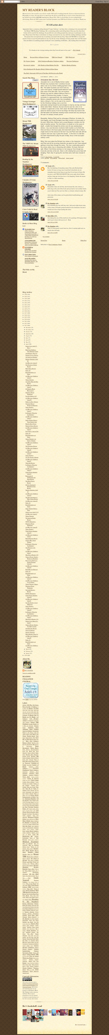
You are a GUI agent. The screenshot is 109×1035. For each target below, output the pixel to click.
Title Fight (30, 935)
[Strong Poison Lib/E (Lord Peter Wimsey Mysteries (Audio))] (50, 1014)
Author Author (26, 734)
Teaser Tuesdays (29, 407)
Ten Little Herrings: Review (30, 590)
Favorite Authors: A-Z (31, 396)
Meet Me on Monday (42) (32, 555)
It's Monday (26, 822)
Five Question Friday (27, 803)
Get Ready (29, 814)
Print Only (30, 889)
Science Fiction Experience (31, 913)
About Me (36, 720)
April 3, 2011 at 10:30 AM (53, 212)
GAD (34, 810)
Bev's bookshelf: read (32, 1006)
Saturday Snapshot (30, 632)
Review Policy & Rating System (39, 57)
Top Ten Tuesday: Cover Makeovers (32, 603)
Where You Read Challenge (33, 963)
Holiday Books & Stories (69, 65)
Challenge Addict (34, 766)
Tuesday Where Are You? (33, 942)
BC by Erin (26, 739)
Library (24, 829)
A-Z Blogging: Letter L (31, 514)
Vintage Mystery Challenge (31, 946)
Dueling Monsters (29, 793)
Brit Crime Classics (30, 761)
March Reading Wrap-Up (32, 634)
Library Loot (35, 832)
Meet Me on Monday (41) (32, 619)
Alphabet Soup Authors (31, 729)
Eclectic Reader (35, 795)
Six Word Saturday (34, 918)
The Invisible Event (30, 229)
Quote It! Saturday (30, 630)
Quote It (36, 889)
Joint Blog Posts (25, 824)
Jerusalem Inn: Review (31, 628)
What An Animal (34, 956)
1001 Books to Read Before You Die (48, 65)
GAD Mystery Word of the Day (31, 811)
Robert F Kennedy (27, 910)
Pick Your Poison (33, 885)
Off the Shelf (34, 874)
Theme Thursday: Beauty (32, 584)
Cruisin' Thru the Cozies (29, 787)
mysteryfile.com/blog (30, 258)
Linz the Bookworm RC (31, 835)
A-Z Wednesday (30, 720)
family (30, 800)
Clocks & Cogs (26, 780)
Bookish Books (26, 756)
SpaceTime (25, 920)
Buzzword (27, 763)
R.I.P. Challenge (30, 890)
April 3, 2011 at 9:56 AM (53, 199)
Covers (37, 782)
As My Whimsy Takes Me (32, 732)
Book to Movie (31, 753)
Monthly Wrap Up (28, 854)
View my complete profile (29, 673)
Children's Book (34, 772)
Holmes (24, 819)
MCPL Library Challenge (33, 839)
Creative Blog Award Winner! (31, 541)
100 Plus (29, 705)
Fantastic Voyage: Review (32, 355)
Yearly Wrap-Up (34, 971)
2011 (25, 325)
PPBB (29, 887)
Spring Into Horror (34, 920)
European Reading (30, 799)
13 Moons (30, 708)
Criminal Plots (35, 785)
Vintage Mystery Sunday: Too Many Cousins (32, 625)
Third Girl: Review (30, 463)
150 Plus (36, 708)
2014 (25, 319)
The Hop (30, 934)
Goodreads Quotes (81, 54)
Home (25, 57)
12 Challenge (34, 706)
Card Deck (29, 765)
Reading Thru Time (32, 905)
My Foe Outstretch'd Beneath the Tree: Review (31, 486)
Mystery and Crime (27, 862)
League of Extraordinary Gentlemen (31, 827)
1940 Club (36, 710)
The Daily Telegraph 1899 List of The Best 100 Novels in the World (43, 73)
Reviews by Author (29, 65)
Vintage (31, 945)
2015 (25, 317)
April (27, 344)
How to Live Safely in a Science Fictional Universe (31, 562)
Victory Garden (26, 945)
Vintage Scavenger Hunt (31, 952)
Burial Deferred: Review (31, 538)
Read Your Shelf (30, 897)
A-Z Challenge (53, 158)
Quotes (24, 890)
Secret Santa (31, 915)
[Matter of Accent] (25, 1015)
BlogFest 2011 (35, 743)
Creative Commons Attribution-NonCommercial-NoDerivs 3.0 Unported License (30, 985)
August (28, 336)
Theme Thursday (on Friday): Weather (31, 439)
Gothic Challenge (27, 815)
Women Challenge (27, 968)
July (27, 338)
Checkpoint (25, 772)
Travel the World (31, 939)
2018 (25, 311)
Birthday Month (27, 743)
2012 (25, 323)
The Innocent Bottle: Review (31, 519)
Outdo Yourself (69, 158)
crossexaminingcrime (30, 240)
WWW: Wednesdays (31, 521)
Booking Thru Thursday (32, 754)
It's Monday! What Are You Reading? (31, 413)
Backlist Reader (31, 736)
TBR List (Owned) (57, 57)
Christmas (25, 773)
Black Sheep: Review (31, 368)
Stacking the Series (28, 922)
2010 (25, 655)
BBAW (37, 737)
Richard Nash (36, 908)
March (27, 649)
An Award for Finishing (31, 357)
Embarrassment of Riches (29, 797)
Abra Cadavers (26, 722)
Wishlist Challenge (34, 966)
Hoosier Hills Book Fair (31, 819)
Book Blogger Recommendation (31, 749)
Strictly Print (35, 924)
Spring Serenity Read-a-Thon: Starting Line (31, 421)
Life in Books (27, 834)
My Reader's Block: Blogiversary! (30, 389)
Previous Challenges (72, 61)
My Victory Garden (29, 61)
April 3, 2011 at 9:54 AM (53, 180)
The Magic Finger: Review (30, 482)
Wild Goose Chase (27, 964)
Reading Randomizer (28, 903)
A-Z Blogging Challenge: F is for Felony (32, 581)
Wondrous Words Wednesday (30, 393)
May (27, 342)
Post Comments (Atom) (55, 244)
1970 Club (36, 713)
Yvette (49, 166)
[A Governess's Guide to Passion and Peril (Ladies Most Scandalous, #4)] (83, 1014)
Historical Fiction (33, 817)
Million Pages (26, 847)
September (28, 334)
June (27, 340)
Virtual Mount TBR (33, 954)
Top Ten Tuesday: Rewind (32, 457)
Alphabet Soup (33, 727)
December (28, 327)
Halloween (25, 817)
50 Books (25, 715)
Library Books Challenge (32, 831)
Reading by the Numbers (31, 900)
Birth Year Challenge (32, 741)
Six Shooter (26, 919)
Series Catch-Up (32, 917)
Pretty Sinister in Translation (31, 256)
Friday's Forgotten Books (28, 810)
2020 (25, 307)
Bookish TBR (35, 756)
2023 (25, 300)
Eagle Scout (28, 795)
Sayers (37, 912)
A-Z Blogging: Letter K (31, 527)
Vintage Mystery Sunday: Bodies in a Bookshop (32, 557)
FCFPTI (24, 802)
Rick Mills (51, 216)
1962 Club (27, 713)
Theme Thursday (30, 380)
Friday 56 (28, 370)
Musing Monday (26, 858)
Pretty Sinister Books (30, 254)
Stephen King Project (27, 923)
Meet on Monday (28, 843)
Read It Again (30, 892)
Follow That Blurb (31, 805)
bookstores (31, 759)
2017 (25, 313)
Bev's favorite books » (80, 1025)
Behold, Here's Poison (31, 424)
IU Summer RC (34, 822)
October (28, 331)
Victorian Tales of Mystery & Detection (31, 404)
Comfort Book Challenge (29, 782)
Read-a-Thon (28, 899)
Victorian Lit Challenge (33, 944)
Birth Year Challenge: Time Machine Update (32, 350)
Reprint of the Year (34, 907)
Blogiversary (29, 746)
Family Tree (36, 800)
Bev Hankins (29, 670)
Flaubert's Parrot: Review (32, 426)
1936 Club (25, 710)
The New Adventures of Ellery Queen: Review (32, 498)
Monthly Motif (33, 852)
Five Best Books (30, 802)
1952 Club (29, 712)
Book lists (32, 751)
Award (30, 734)
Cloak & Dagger (33, 778)
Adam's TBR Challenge (31, 723)
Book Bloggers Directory (32, 569)
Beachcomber (33, 739)
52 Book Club (32, 715)
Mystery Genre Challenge (28, 865)
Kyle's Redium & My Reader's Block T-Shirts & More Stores (41, 69)
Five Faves (36, 802)
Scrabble (25, 915)
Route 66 (33, 910)
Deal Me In (29, 788)
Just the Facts (27, 826)
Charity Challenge (34, 770)
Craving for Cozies (28, 783)
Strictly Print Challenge (28, 925)
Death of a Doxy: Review (32, 402)
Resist (24, 908)
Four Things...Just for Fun (32, 431)
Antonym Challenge (27, 731)
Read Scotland (30, 894)
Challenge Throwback (31, 768)
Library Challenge (30, 829)
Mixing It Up (35, 847)
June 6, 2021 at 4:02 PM (52, 232)
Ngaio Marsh (28, 870)
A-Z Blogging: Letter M (31, 501)
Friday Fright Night (34, 809)
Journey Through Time (34, 824)
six (38, 917)
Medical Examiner (31, 841)
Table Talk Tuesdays (31, 928)
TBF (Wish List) (70, 57)
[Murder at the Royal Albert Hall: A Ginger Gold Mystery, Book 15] (29, 1020)
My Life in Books (33, 860)
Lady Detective (35, 826)
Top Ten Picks (30, 937)
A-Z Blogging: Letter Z (31, 363)
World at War (30, 969)
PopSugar (25, 887)
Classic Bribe (26, 777)
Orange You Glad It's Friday (29, 876)
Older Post (83, 240)
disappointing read (30, 792)
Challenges (26, 770)
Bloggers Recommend (27, 744)
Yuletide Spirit (26, 973)
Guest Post (36, 815)
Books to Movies (35, 758)
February (28, 651)
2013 (25, 321)
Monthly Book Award (28, 848)
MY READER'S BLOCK (38, 10)
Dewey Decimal (30, 790)
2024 (25, 298)
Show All (37, 266)
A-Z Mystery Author (31, 719)
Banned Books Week (30, 737)
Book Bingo (35, 748)
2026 (25, 294)
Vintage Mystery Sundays (31, 948)
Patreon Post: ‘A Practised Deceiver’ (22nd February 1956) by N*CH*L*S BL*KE (31, 243)
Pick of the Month (31, 883)
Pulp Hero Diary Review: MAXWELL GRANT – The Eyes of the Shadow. (31, 261)
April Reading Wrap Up (31, 353)
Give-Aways (36, 814)
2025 (25, 296)
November (28, 329)
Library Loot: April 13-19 (32, 512)
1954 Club (33, 712)
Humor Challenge (35, 821)
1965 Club (32, 713)
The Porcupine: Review (31, 446)
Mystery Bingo (35, 863)
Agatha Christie (33, 724)
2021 (25, 305)
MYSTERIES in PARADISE (29, 248)
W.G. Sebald (76, 50)
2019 (25, 309)
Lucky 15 (32, 838)
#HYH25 (24, 705)
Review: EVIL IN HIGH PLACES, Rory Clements (30, 251)
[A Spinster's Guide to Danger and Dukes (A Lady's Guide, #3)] (25, 1020)
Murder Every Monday (33, 856)
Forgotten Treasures (33, 807)
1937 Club (30, 710)
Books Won (25, 759)
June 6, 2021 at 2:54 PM (52, 222)
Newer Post (44, 240)
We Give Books (26, 956)
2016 (25, 315)
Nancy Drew (31, 869)
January (28, 653)
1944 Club (24, 712)
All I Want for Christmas (31, 725)
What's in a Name (28, 958)
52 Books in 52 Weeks (31, 716)
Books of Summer (27, 758)
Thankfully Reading (30, 932)
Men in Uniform (34, 845)
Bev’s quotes (54, 44)
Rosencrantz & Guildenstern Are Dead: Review (31, 477)
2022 (25, 302)
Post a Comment (46, 236)
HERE (27, 699)
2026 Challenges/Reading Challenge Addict (51, 61)
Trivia (29, 940)
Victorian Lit (25, 944)
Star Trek (36, 922)
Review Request (29, 908)
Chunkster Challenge (34, 775)
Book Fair (25, 751)
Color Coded (35, 780)
